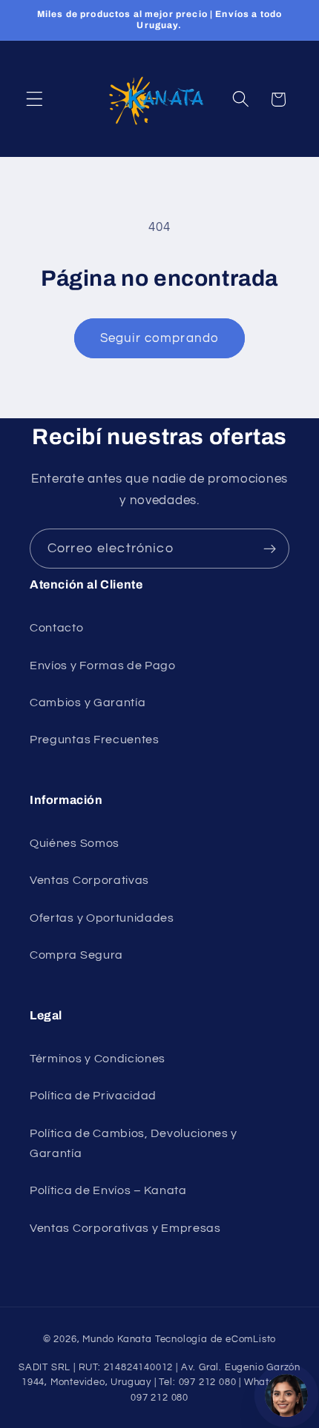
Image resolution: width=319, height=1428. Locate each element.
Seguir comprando (159, 338)
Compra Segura (76, 955)
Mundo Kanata (117, 1339)
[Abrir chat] (286, 1395)
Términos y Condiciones (97, 1059)
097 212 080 (159, 1398)
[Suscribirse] (270, 549)
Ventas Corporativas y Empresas (125, 1228)
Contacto (57, 628)
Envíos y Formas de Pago (103, 665)
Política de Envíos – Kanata (108, 1190)
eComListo (251, 1339)
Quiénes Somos (74, 843)
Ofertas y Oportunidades (102, 918)
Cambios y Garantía (87, 702)
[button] (34, 99)
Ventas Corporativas (89, 880)
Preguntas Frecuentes (95, 739)
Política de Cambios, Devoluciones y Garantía (133, 1143)
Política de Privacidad (93, 1096)
